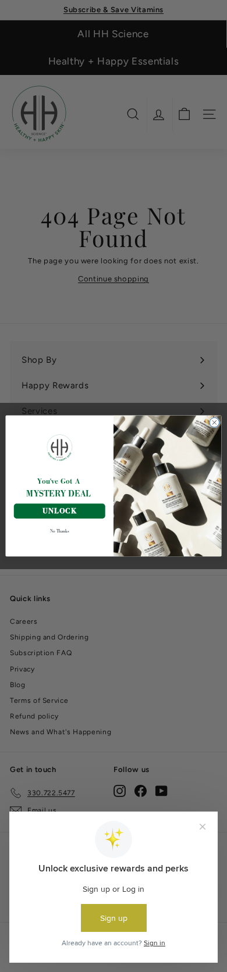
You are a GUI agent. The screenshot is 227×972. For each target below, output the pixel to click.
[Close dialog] (214, 423)
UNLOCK (59, 511)
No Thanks (59, 531)
